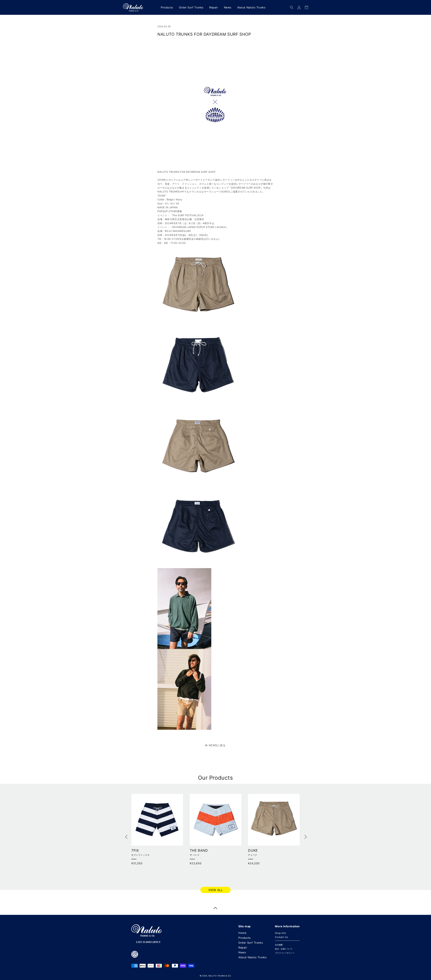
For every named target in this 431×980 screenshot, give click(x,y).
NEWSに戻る (216, 745)
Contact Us (281, 937)
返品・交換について (283, 949)
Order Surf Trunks (250, 942)
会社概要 (279, 945)
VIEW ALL (215, 890)
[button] (291, 7)
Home (242, 933)
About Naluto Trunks (252, 957)
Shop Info (280, 933)
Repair (242, 947)
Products (244, 937)
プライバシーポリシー (284, 953)
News (242, 952)
